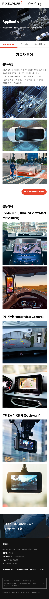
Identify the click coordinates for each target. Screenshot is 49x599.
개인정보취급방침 (22, 569)
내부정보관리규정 (8, 569)
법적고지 (41, 569)
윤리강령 (33, 569)
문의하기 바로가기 (12, 529)
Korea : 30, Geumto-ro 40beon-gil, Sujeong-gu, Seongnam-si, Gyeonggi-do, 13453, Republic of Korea (22, 583)
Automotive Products (34, 192)
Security (24, 44)
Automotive (8, 44)
